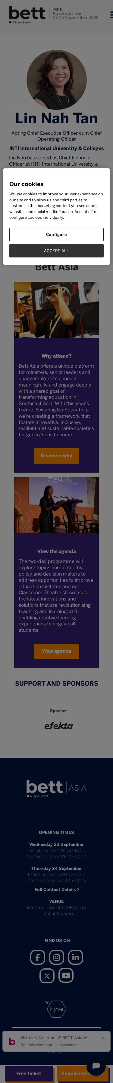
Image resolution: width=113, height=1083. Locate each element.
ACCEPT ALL (56, 250)
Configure (56, 234)
